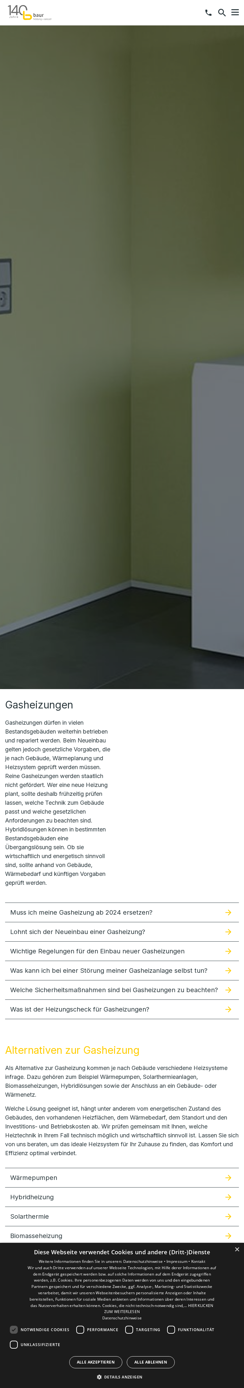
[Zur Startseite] (29, 12)
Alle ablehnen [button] (150, 1362)
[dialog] (122, 1315)
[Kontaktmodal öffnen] (208, 12)
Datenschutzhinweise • (145, 1261)
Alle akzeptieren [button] (96, 1362)
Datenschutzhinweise (122, 1318)
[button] (235, 12)
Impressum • (178, 1261)
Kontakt (198, 1261)
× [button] (236, 1249)
